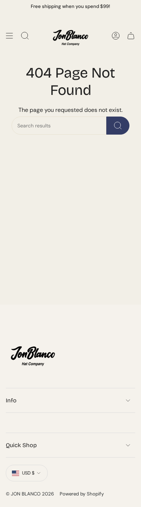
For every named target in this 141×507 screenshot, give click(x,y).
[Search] (117, 126)
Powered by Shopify (82, 494)
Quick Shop (21, 445)
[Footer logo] (33, 354)
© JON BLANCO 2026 (30, 494)
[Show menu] (9, 35)
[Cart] (130, 35)
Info (11, 400)
